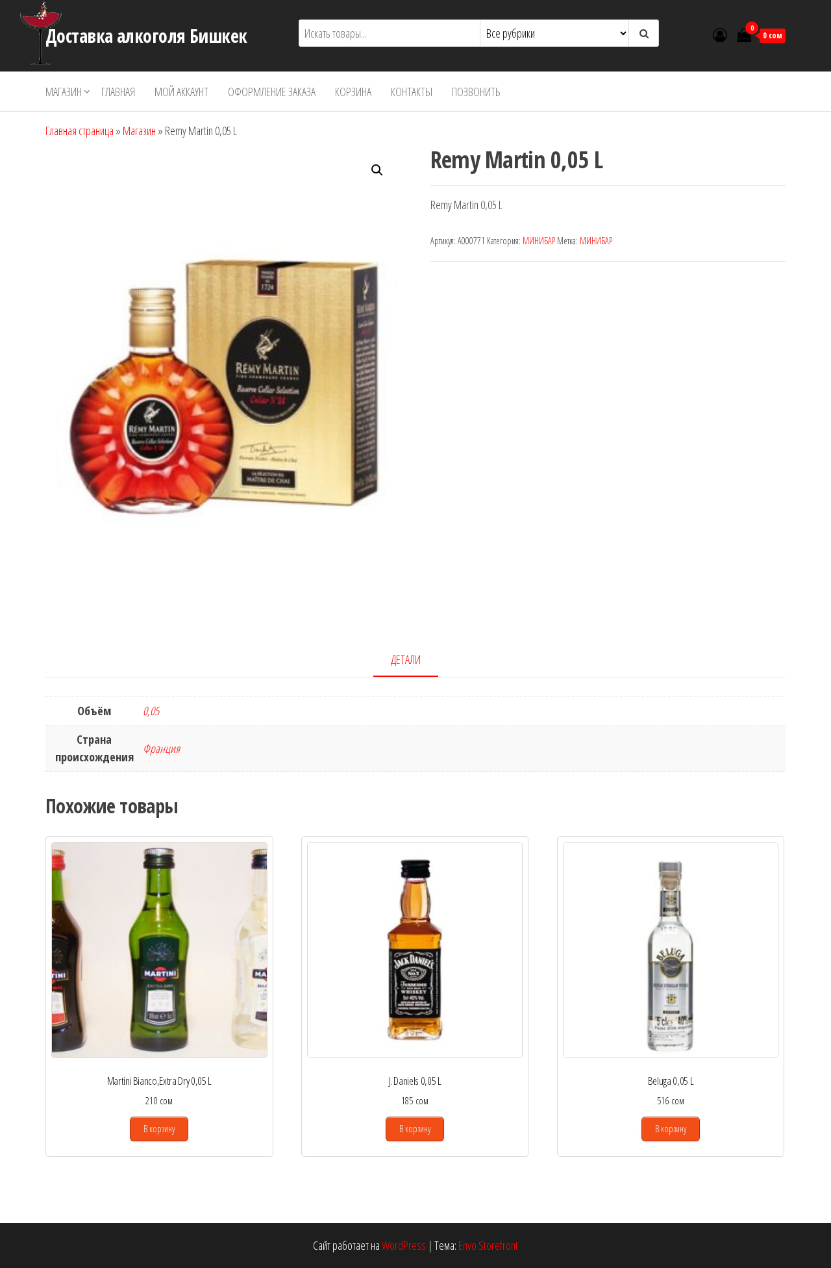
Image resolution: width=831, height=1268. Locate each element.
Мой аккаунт (181, 91)
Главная (118, 91)
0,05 (151, 710)
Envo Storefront (488, 1245)
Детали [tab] (406, 659)
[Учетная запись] (720, 34)
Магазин (63, 91)
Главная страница (79, 130)
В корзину (159, 1128)
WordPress (404, 1245)
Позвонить (476, 91)
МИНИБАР (539, 241)
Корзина (353, 91)
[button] (377, 170)
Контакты (411, 91)
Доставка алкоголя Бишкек (146, 35)
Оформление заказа (272, 91)
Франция (161, 748)
